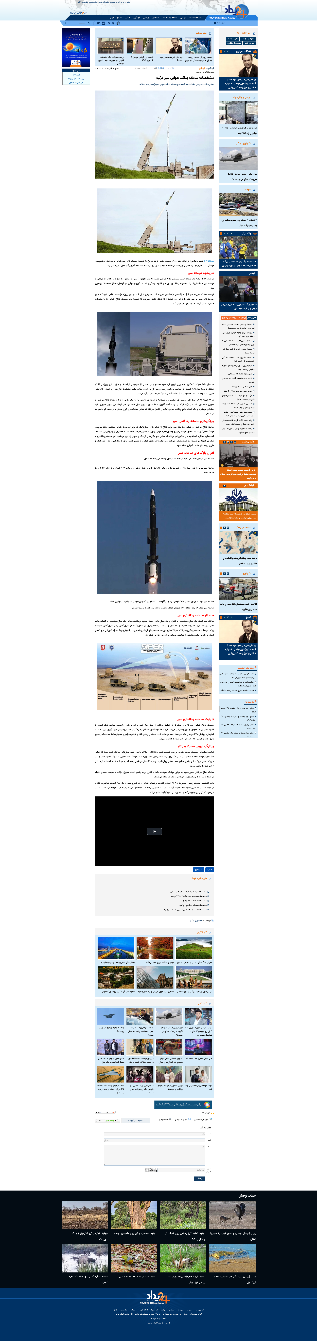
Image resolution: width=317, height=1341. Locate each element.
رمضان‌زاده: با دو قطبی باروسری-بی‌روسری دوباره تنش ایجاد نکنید (237, 684)
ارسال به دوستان (181, 1119)
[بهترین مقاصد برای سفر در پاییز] (154, 948)
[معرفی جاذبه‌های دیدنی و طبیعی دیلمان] (193, 948)
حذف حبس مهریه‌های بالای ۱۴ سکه (238, 391)
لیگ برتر (247, 233)
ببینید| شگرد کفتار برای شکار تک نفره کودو (88, 1280)
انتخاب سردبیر (243, 51)
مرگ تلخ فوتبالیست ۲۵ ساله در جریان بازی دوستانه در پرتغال (238, 397)
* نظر (209, 1146)
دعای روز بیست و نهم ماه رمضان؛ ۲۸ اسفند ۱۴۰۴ (238, 718)
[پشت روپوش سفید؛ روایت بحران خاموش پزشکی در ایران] (198, 45)
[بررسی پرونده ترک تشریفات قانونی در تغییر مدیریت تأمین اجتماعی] (110, 45)
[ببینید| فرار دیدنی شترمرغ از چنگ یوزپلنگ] (85, 1215)
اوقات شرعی (93, 2)
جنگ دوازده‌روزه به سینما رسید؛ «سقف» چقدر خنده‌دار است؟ (141, 1031)
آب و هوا (101, 2)
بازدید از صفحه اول (201, 1119)
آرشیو (107, 2)
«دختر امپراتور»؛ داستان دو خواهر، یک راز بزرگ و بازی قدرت (142, 1089)
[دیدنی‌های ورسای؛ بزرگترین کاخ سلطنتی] (193, 977)
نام (210, 1134)
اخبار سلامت (233, 38)
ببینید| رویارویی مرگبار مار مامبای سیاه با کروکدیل (234, 1280)
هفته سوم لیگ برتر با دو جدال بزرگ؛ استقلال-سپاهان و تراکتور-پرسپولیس (239, 264)
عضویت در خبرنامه (135, 1120)
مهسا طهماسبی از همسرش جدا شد (198, 1087)
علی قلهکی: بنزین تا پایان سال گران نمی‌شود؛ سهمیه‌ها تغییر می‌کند (237, 675)
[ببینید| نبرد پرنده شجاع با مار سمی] (134, 1258)
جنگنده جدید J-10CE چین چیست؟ (111, 1029)
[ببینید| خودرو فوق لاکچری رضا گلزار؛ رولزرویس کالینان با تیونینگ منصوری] (198, 1016)
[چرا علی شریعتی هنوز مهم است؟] (169, 45)
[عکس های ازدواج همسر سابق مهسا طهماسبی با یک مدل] (110, 1047)
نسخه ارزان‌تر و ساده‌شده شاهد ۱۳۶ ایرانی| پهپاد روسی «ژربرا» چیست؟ (110, 1089)
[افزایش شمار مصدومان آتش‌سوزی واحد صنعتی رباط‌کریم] (238, 588)
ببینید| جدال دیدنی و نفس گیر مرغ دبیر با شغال (233, 1236)
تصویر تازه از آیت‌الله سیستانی (240, 374)
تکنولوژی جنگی (196, 920)
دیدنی (251, 273)
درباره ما (119, 2)
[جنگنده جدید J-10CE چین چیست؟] (110, 1016)
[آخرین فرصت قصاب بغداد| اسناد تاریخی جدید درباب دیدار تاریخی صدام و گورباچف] (238, 455)
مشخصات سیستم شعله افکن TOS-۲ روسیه (189, 896)
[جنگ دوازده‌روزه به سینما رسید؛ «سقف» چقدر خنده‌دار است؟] (140, 1016)
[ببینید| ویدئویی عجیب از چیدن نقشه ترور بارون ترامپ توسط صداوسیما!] (238, 499)
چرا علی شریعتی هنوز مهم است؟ (171, 59)
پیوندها (112, 2)
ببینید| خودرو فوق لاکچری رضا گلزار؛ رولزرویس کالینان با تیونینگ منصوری (198, 1031)
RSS (115, 1310)
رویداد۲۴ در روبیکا (76, 78)
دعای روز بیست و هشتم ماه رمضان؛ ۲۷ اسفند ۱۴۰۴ (238, 726)
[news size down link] (166, 68)
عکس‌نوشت (248, 442)
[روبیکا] (183, 1105)
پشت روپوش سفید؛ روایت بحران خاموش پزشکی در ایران (198, 59)
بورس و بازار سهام (241, 97)
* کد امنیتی (208, 1170)
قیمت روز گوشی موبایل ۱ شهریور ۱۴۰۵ (142, 59)
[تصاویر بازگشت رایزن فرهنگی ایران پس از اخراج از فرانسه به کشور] (238, 289)
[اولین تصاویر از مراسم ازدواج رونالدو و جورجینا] (169, 1074)
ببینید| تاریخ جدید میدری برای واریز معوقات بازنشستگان (238, 334)
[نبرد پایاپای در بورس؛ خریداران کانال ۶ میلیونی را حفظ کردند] (238, 112)
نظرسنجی (84, 2)
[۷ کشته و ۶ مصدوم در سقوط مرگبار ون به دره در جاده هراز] (238, 204)
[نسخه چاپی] (155, 68)
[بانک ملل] (76, 47)
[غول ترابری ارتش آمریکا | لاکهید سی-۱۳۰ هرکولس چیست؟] (169, 1016)
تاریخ (248, 617)
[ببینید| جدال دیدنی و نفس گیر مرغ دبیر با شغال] (233, 1215)
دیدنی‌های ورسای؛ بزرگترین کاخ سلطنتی (194, 991)
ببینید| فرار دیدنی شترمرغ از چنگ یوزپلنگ (89, 1236)
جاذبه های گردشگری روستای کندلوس (118, 991)
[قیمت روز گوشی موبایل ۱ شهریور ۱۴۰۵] (139, 45)
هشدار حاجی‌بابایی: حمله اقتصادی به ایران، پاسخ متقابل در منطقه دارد (238, 342)
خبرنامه (133, 1310)
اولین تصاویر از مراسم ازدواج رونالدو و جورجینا (170, 1087)
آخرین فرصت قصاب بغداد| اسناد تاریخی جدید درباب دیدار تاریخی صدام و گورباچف (238, 474)
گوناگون (210, 68)
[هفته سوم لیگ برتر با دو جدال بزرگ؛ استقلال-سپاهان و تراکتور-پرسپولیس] (238, 247)
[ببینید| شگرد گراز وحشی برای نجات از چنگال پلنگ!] (183, 1215)
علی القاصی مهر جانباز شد (242, 386)
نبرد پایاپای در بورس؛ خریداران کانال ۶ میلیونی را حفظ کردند (238, 367)
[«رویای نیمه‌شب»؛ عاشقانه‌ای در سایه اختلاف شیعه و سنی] (140, 1047)
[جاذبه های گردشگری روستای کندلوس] (116, 977)
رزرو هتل (76, 74)
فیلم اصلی (202, 879)
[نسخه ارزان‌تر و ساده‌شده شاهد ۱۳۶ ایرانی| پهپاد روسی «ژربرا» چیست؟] (110, 1074)
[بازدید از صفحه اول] (210, 1119)
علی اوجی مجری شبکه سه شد (199, 1058)
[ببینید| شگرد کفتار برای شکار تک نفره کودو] (85, 1258)
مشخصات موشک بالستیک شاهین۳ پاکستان (188, 892)
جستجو (171, 1310)
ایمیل (209, 1140)
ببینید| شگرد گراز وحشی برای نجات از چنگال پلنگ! (185, 1236)
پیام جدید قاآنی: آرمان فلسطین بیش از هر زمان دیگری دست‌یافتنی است (238, 422)
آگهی (79, 2)
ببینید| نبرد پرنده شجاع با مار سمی (137, 1277)
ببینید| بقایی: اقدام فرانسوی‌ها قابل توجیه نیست (238, 351)
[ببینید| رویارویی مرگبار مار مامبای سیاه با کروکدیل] (233, 1258)
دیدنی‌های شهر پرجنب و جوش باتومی (118, 962)
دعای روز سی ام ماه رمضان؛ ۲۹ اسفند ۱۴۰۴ (238, 710)
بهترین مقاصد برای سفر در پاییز (159, 962)
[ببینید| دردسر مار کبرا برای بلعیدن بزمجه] (134, 1215)
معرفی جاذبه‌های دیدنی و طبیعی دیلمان (194, 962)
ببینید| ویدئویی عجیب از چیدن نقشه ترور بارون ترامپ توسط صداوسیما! (238, 326)
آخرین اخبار (252, 317)
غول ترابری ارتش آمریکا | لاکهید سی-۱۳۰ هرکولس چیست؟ (172, 1031)
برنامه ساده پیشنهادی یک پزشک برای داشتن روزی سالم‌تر (238, 430)
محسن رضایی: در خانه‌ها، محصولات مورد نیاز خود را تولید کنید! (238, 405)
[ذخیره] (162, 68)
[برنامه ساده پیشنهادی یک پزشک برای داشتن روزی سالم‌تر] (238, 542)
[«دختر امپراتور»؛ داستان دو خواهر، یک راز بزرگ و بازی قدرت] (140, 1074)
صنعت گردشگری (234, 43)
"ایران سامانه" (152, 1323)
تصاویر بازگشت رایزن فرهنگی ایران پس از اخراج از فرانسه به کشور (238, 307)
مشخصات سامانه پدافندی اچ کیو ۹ (192, 905)
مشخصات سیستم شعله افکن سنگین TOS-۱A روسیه (185, 909)
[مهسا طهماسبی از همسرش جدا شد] (198, 1074)
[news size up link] (174, 68)
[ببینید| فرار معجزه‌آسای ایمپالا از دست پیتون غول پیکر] (183, 1258)
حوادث (247, 190)
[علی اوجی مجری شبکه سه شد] (198, 1047)
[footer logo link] (155, 1299)
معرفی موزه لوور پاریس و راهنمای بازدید (155, 991)
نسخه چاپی (163, 1119)
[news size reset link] (169, 68)
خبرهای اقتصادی (76, 83)
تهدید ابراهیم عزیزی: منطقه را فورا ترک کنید (236, 690)
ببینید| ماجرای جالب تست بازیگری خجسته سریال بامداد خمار (238, 359)
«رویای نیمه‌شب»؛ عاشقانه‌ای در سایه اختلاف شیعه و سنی (141, 1060)
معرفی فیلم (249, 43)
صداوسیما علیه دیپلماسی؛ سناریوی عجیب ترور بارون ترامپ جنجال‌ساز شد (238, 414)
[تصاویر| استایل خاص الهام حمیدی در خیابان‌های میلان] (169, 1047)
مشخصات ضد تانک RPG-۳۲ (194, 900)
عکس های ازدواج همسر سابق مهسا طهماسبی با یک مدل (111, 1060)
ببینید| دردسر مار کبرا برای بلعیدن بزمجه (135, 1233)
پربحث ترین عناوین (229, 317)
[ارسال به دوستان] (159, 68)
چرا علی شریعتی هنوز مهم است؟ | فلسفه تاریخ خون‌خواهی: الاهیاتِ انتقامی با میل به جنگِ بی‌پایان (240, 84)
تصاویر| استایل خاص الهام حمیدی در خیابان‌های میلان (170, 1060)
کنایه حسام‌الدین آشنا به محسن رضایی (238, 380)
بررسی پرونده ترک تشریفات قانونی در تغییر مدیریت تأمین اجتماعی (111, 60)
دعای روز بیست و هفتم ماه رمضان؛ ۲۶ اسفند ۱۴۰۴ (238, 734)
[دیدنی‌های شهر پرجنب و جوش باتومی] (116, 948)
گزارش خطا (205, 1112)
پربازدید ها (242, 317)
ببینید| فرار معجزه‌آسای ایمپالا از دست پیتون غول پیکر (185, 1280)
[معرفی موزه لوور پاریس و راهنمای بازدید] (154, 977)
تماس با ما (126, 2)
